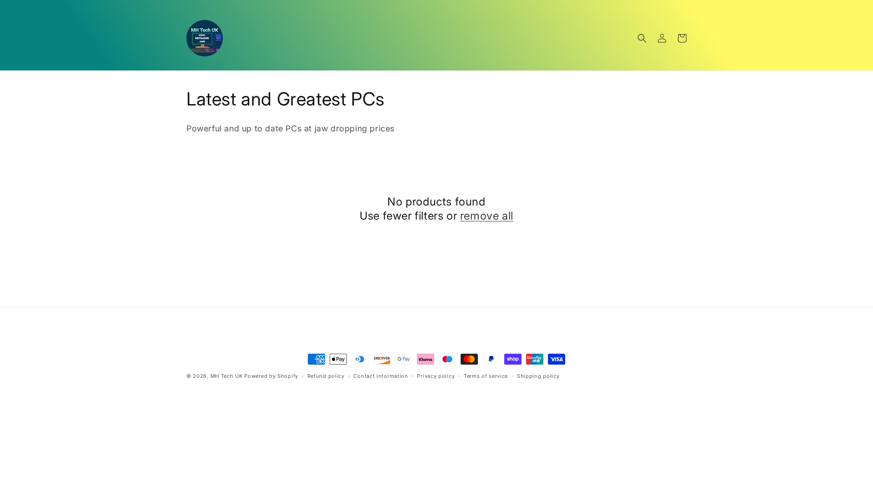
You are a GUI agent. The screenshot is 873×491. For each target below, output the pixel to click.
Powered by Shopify (271, 376)
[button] (642, 38)
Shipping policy (538, 376)
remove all (486, 215)
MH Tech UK (227, 376)
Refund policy (326, 376)
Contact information (380, 376)
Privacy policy (436, 376)
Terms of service (486, 376)
